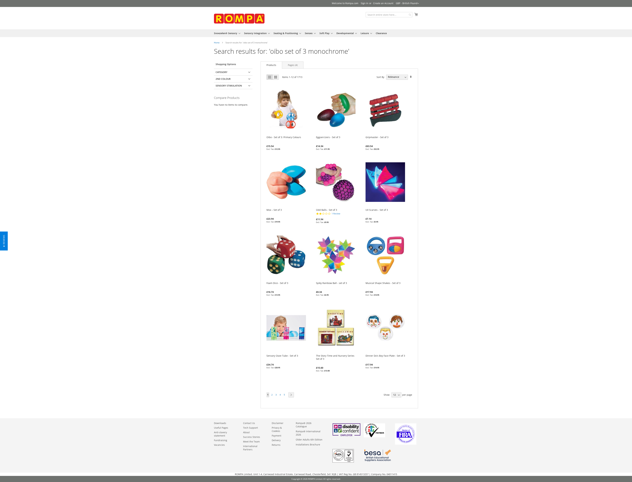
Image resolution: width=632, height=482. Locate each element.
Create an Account (383, 3)
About (246, 432)
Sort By (380, 76)
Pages (293, 65)
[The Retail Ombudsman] (374, 436)
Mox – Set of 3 (274, 209)
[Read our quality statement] (343, 461)
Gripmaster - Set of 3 (377, 137)
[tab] (271, 65)
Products (271, 65)
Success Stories (251, 436)
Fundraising (220, 440)
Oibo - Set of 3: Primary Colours (283, 137)
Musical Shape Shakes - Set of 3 (383, 283)
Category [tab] (221, 72)
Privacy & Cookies (277, 429)
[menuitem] (226, 33)
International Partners (250, 448)
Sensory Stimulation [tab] (229, 85)
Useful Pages (221, 427)
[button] (407, 3)
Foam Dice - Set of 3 (277, 283)
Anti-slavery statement (220, 434)
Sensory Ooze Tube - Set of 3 (282, 355)
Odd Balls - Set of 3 (326, 209)
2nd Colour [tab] (223, 78)
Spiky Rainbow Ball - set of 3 (331, 283)
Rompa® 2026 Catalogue (303, 425)
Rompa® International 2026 (308, 433)
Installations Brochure (308, 444)
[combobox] (389, 14)
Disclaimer (277, 423)
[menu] (316, 33)
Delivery (276, 440)
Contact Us (249, 423)
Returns (276, 444)
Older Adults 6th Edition (309, 439)
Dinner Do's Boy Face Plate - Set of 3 (385, 355)
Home (217, 42)
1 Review (336, 213)
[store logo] (238, 18)
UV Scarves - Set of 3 (377, 209)
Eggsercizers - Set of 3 (328, 137)
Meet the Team (251, 441)
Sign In (364, 3)
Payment (276, 435)
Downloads (220, 423)
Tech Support (250, 427)
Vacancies (219, 444)
